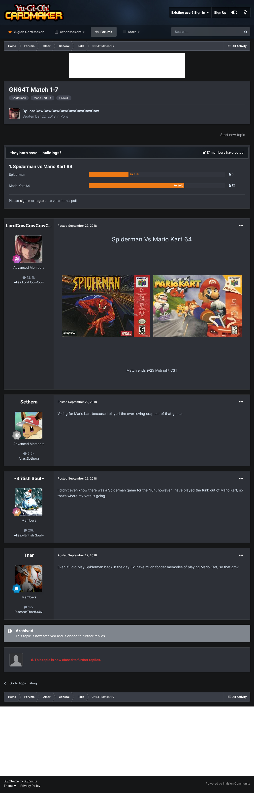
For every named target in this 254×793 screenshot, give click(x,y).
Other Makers (70, 32)
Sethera (28, 401)
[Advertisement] (127, 65)
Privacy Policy (30, 786)
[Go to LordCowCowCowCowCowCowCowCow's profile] (14, 113)
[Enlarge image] (106, 306)
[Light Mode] (245, 12)
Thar (29, 555)
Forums (106, 32)
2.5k (30, 453)
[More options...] (241, 226)
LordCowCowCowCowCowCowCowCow (63, 111)
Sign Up (220, 12)
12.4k (30, 277)
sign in (25, 201)
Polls (64, 116)
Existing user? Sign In (189, 12)
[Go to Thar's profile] (28, 578)
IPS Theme (11, 781)
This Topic (227, 32)
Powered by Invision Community (228, 783)
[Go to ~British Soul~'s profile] (28, 502)
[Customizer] (234, 12)
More (132, 32)
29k (30, 530)
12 (233, 185)
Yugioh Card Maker (28, 32)
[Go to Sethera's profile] (28, 425)
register (41, 201)
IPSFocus (30, 781)
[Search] (245, 31)
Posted (77, 225)
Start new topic (232, 134)
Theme (9, 786)
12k (30, 607)
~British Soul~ (28, 478)
